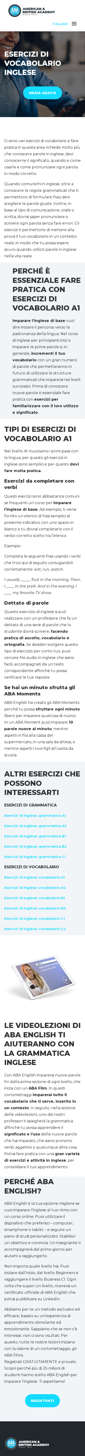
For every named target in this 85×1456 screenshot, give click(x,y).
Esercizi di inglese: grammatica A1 (35, 815)
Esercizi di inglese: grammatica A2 (35, 826)
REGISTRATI (42, 1400)
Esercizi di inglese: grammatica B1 (35, 836)
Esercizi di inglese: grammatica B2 (35, 846)
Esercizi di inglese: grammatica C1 (35, 856)
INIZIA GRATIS (42, 93)
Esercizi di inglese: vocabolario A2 (35, 887)
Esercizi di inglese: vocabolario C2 (35, 929)
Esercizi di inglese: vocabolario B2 (35, 908)
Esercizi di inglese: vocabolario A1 (34, 877)
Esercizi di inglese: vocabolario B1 (34, 898)
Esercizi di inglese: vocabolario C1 (34, 918)
